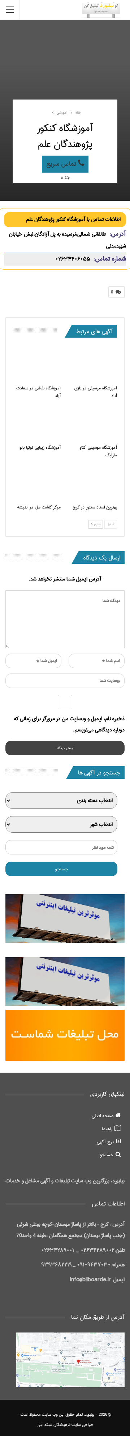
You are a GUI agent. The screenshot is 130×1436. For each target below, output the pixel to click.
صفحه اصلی (102, 1115)
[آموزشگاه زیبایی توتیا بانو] (37, 423)
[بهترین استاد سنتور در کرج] (93, 482)
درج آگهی (105, 1141)
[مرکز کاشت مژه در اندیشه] (37, 482)
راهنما (107, 1128)
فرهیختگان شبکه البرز (53, 1424)
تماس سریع (62, 164)
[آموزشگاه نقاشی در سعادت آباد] (37, 364)
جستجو (106, 1154)
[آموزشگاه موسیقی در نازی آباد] (93, 364)
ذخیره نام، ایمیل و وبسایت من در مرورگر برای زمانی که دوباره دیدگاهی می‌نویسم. (69, 724)
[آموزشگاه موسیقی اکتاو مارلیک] (93, 423)
